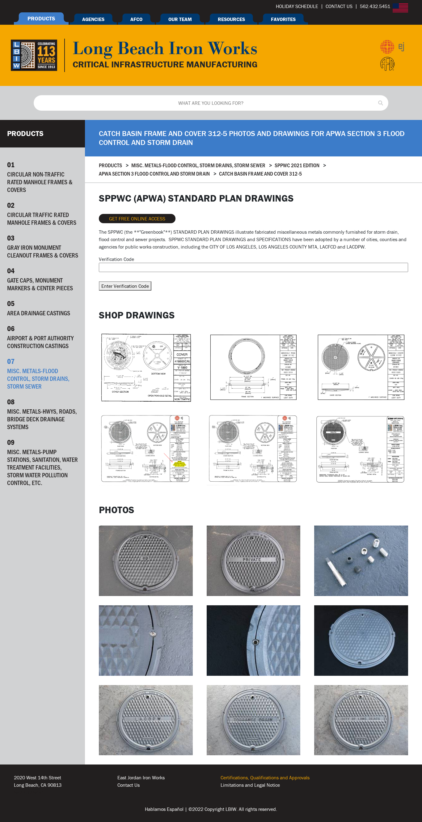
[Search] (380, 103)
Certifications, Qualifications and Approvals (265, 777)
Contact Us (128, 785)
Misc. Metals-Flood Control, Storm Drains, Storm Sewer (198, 165)
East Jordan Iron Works (141, 777)
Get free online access (137, 218)
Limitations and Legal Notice (250, 785)
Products (110, 165)
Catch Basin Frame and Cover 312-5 (260, 173)
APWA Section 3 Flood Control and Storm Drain (154, 173)
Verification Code (116, 259)
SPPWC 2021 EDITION (297, 165)
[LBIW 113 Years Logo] (34, 55)
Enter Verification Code (125, 286)
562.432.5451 (29, 792)
